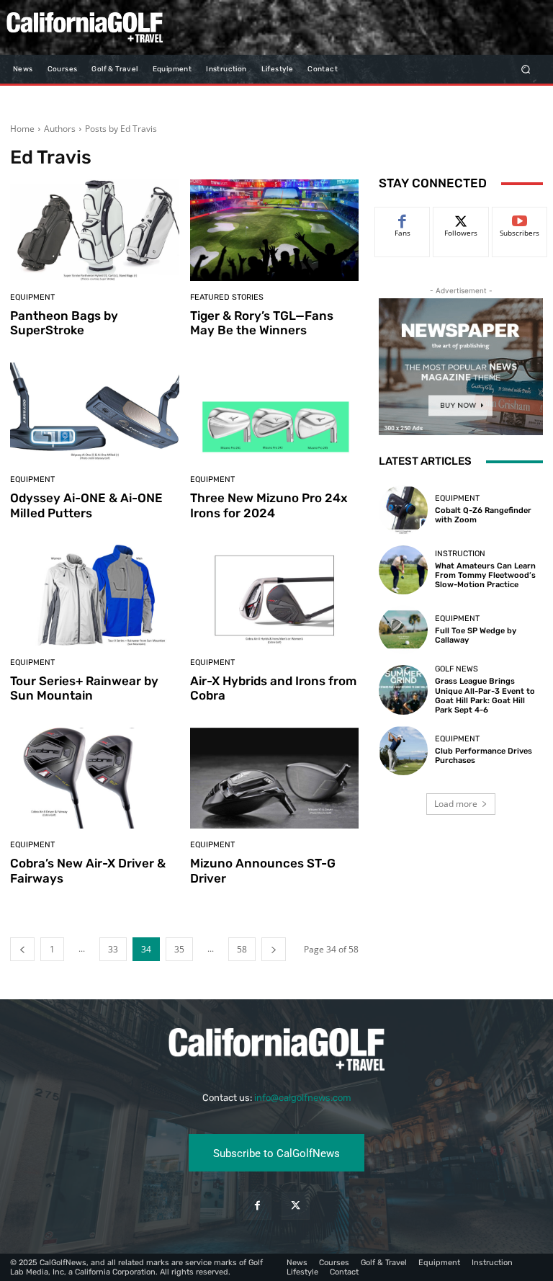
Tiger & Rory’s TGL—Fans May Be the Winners (261, 322)
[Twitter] (296, 1206)
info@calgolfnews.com (302, 1097)
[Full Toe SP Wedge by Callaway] (403, 629)
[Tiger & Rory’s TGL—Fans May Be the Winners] (274, 230)
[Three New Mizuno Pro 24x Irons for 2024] (274, 413)
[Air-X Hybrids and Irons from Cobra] (274, 595)
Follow (461, 218)
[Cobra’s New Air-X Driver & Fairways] (94, 778)
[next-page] (273, 949)
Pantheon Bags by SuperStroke (64, 322)
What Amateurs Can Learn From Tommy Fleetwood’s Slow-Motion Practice (485, 575)
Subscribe (520, 218)
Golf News (456, 669)
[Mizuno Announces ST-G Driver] (274, 778)
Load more (455, 804)
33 (113, 949)
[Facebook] (257, 1206)
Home (22, 128)
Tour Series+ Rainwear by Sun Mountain (84, 688)
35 (179, 949)
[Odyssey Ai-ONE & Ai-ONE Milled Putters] (94, 413)
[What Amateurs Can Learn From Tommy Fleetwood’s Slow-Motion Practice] (403, 569)
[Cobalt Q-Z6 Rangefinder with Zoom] (403, 509)
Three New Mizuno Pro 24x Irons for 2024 (269, 505)
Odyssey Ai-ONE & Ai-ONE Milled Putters (86, 505)
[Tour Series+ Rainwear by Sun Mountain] (94, 595)
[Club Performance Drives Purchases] (403, 750)
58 (242, 949)
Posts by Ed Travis (121, 128)
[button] (526, 69)
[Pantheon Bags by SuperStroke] (94, 230)
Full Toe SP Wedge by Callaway (475, 635)
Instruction (460, 554)
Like (403, 218)
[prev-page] (22, 949)
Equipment (32, 297)
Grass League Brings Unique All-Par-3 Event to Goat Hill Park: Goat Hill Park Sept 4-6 (485, 696)
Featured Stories (227, 297)
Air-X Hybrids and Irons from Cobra (273, 688)
